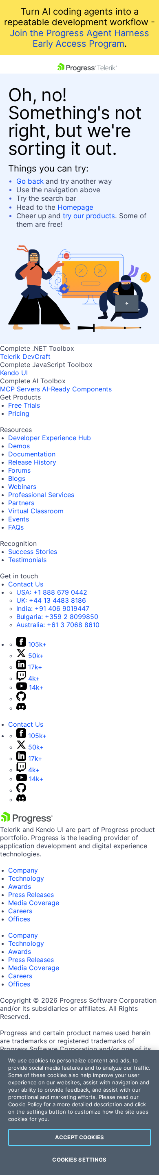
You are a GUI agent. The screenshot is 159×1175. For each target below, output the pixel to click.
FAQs (16, 527)
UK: (51, 600)
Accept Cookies (79, 1137)
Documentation (31, 454)
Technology (26, 878)
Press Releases (31, 894)
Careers (20, 911)
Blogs (16, 478)
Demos (19, 446)
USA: (51, 592)
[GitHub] (21, 699)
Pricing (18, 413)
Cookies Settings (79, 1159)
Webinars (22, 486)
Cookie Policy (25, 1104)
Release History (32, 462)
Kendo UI (14, 373)
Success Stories (32, 551)
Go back (30, 181)
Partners (21, 503)
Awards (19, 886)
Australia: (57, 625)
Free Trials (24, 405)
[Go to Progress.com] (26, 821)
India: (52, 608)
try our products (89, 216)
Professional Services (41, 495)
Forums (19, 470)
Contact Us (25, 584)
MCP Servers (20, 389)
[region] (79, 1112)
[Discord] (21, 708)
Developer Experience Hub (49, 438)
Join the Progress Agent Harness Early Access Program (79, 38)
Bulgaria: (57, 616)
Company (23, 870)
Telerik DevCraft (25, 356)
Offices (19, 919)
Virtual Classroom (36, 511)
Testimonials (27, 560)
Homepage (75, 207)
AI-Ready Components (77, 389)
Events (18, 519)
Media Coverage (33, 903)
